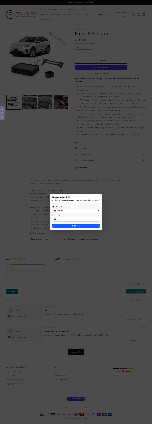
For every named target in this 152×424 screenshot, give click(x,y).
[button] (76, 211)
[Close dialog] (100, 195)
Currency (58, 215)
